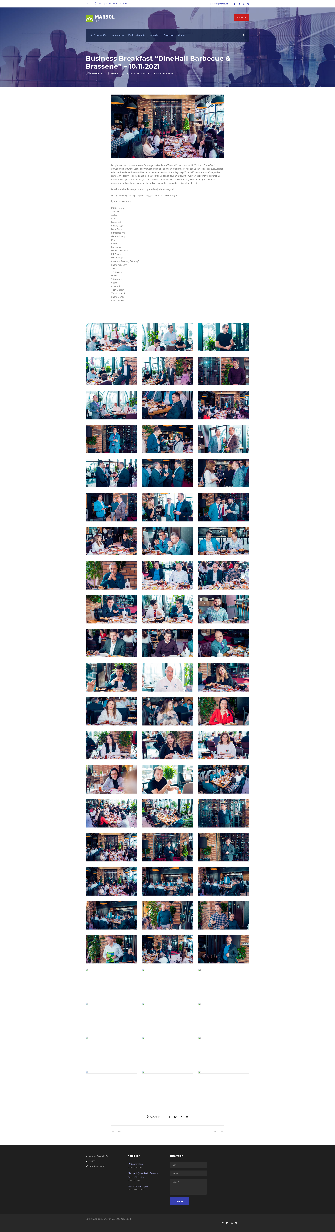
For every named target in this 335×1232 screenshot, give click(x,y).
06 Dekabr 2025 (136, 1190)
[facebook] (234, 3)
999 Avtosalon (135, 1163)
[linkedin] (239, 3)
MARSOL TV (241, 17)
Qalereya (169, 35)
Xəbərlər (154, 35)
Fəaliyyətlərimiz (136, 35)
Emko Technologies (138, 1186)
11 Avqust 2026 (135, 1167)
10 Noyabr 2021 (97, 74)
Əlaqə (181, 35)
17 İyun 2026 (134, 1180)
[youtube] (244, 3)
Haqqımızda (117, 35)
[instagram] (248, 3)
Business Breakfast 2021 (138, 74)
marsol (115, 74)
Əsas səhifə (100, 35)
